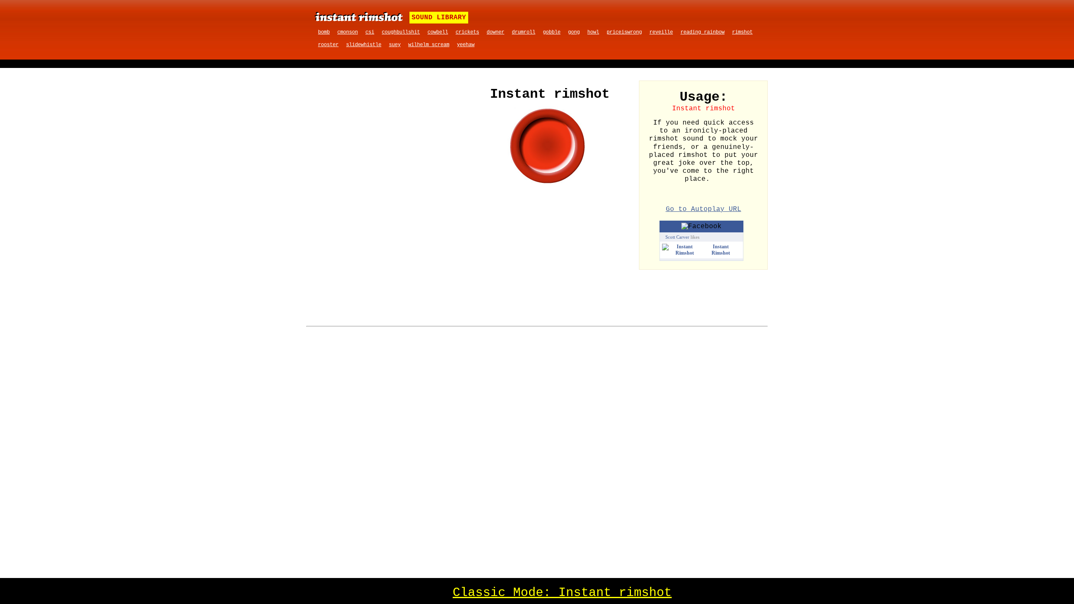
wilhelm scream (428, 45)
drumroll (523, 32)
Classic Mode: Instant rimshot (562, 593)
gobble (551, 32)
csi (369, 32)
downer (495, 32)
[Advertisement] (389, 143)
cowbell (438, 32)
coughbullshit (401, 32)
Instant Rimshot (721, 250)
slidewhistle (363, 45)
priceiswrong (624, 32)
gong (574, 32)
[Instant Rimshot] (681, 253)
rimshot (742, 32)
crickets (467, 32)
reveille (661, 32)
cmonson (347, 32)
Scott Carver (677, 237)
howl (593, 32)
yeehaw (465, 45)
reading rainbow (702, 32)
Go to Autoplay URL (703, 209)
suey (395, 45)
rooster (328, 45)
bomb (324, 32)
